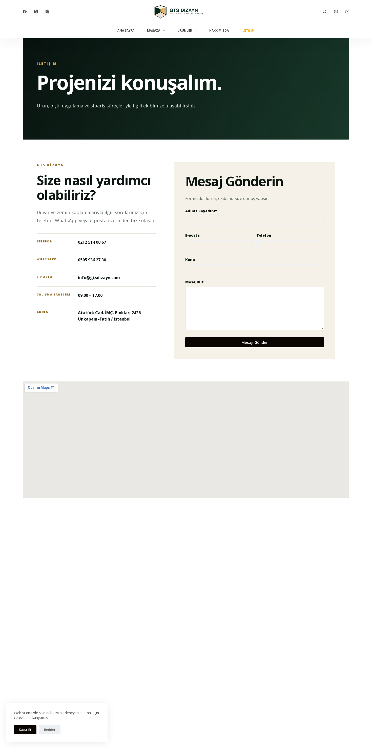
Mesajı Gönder (254, 342)
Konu (190, 259)
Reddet (49, 729)
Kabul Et (25, 729)
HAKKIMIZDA (219, 30)
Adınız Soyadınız (201, 211)
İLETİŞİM (248, 30)
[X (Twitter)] (36, 11)
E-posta (192, 235)
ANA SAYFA (125, 30)
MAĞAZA (153, 30)
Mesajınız (194, 282)
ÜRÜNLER (184, 30)
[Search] (324, 11)
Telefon (263, 235)
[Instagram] (47, 11)
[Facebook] (25, 11)
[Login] (336, 11)
